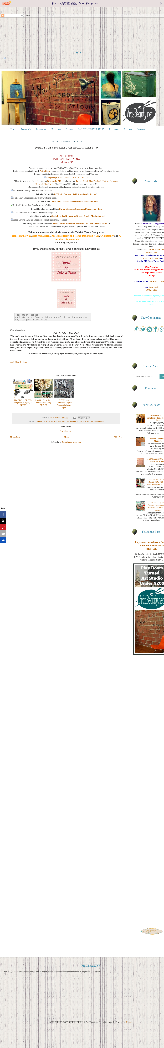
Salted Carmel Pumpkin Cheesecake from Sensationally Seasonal (81, 223)
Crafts (69, 129)
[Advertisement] (78, 29)
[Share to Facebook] (86, 417)
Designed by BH (90, 235)
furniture (73, 421)
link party (86, 421)
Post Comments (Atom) (71, 442)
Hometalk (39, 184)
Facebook (97, 181)
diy (49, 421)
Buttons (128, 129)
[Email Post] (74, 417)
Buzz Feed (153, 287)
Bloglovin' (48, 184)
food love (65, 421)
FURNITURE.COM (149, 258)
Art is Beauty (45, 171)
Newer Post (15, 437)
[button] (82, 3)
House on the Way (21, 235)
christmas (38, 421)
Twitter (78, 181)
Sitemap (141, 129)
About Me (26, 129)
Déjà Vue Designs (41, 235)
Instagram (114, 181)
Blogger (129, 1022)
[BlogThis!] (81, 417)
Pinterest (105, 181)
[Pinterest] (3, 527)
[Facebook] (3, 514)
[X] (3, 521)
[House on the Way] (66, 282)
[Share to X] (84, 417)
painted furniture (97, 421)
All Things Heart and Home (66, 235)
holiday (79, 421)
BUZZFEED (151, 290)
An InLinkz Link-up (18, 362)
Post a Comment (66, 431)
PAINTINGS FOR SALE (91, 129)
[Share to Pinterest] (89, 417)
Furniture (41, 129)
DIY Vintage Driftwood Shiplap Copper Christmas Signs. (64, 404)
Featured (114, 129)
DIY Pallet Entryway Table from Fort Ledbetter (75, 194)
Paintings (56, 129)
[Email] (3, 533)
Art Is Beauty (55, 417)
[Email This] (79, 417)
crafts (45, 421)
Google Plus (88, 181)
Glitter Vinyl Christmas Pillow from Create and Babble (74, 201)
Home (13, 129)
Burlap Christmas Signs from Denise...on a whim (80, 209)
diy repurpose (56, 421)
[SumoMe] (3, 540)
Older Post (118, 437)
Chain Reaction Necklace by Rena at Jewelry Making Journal (78, 216)
